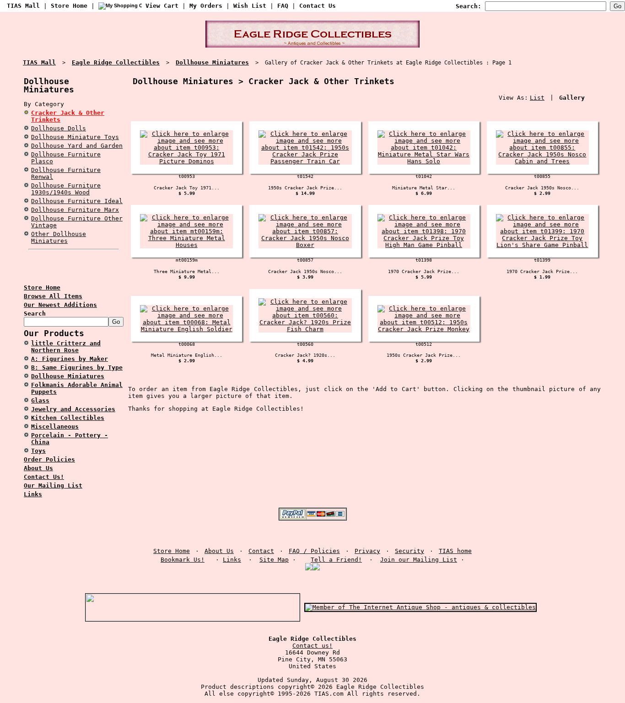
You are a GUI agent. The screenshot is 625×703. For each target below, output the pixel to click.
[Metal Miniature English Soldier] (186, 329)
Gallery (572, 97)
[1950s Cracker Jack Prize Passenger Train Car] (305, 161)
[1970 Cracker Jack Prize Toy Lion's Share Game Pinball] (542, 244)
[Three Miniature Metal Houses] (186, 244)
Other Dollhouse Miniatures (58, 237)
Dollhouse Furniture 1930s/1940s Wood (66, 189)
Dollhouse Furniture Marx (75, 209)
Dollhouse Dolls (58, 128)
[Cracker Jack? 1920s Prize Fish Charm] (305, 329)
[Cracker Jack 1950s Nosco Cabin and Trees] (542, 161)
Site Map (274, 559)
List (537, 97)
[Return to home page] (312, 45)
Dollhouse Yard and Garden (77, 145)
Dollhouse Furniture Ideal (77, 201)
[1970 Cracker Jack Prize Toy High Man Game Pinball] (424, 244)
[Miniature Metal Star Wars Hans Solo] (424, 161)
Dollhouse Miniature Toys (75, 137)
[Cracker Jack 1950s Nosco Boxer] (305, 244)
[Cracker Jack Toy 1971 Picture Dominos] (186, 161)
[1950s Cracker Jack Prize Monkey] (424, 329)
